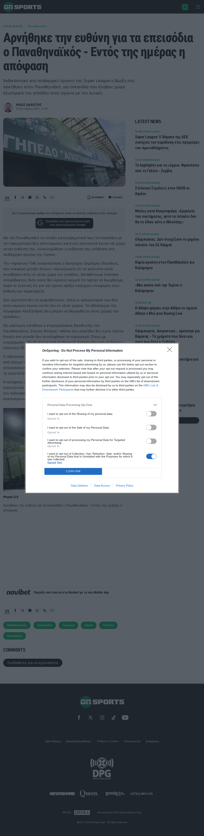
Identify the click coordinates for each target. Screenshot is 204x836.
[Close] (171, 351)
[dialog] (102, 418)
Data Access (102, 485)
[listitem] (102, 405)
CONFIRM (73, 471)
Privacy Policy (124, 485)
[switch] (151, 413)
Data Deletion (79, 485)
